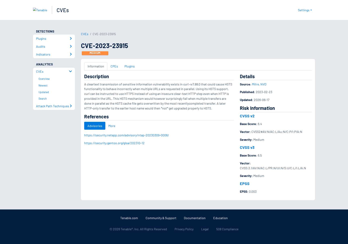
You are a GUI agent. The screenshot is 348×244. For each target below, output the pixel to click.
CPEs (114, 66)
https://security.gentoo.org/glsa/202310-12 (114, 143)
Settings (304, 10)
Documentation (195, 218)
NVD (263, 84)
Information (96, 66)
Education (220, 218)
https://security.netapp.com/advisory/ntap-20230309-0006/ (126, 135)
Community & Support (161, 218)
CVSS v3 (247, 147)
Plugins (129, 66)
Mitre (255, 84)
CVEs (63, 10)
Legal (205, 229)
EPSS (245, 183)
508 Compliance (227, 229)
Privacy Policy (184, 229)
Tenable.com (129, 218)
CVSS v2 (247, 115)
